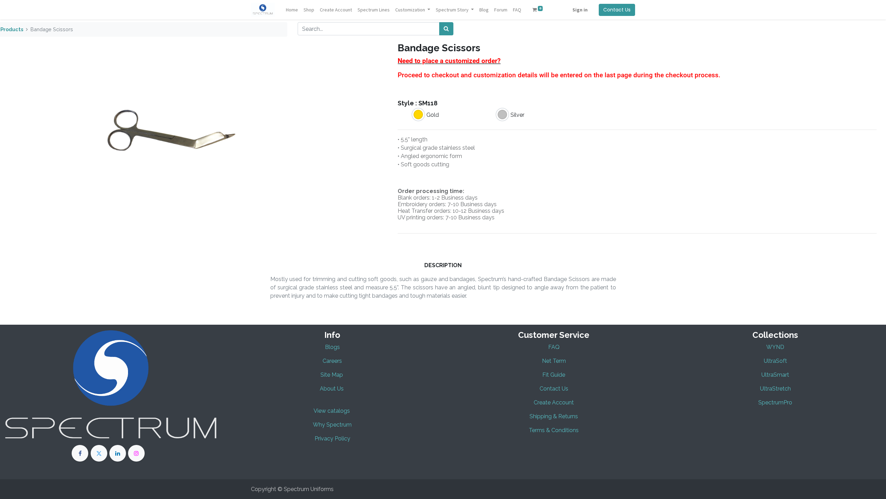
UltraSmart (775, 374)
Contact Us (617, 9)
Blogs (332, 347)
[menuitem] (292, 9)
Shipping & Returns (554, 416)
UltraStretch (775, 388)
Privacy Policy (332, 438)
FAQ (554, 347)
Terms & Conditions (554, 430)
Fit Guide (553, 374)
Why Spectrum (332, 424)
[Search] (446, 28)
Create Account (554, 402)
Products (11, 29)
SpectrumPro (775, 402)
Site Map (332, 374)
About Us (332, 388)
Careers (332, 361)
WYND (775, 347)
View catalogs (332, 411)
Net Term (554, 361)
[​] (80, 453)
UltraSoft (775, 361)
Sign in (580, 10)
